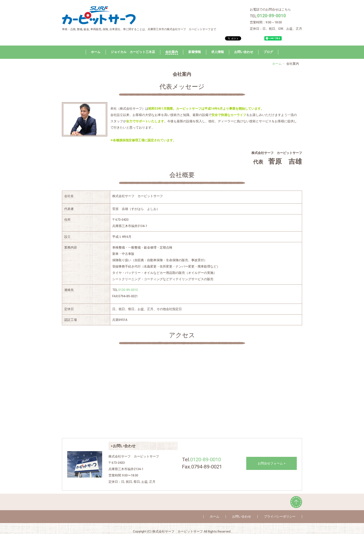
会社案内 (171, 52)
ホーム (95, 52)
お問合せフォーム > (271, 463)
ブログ (268, 52)
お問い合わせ (243, 52)
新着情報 (194, 52)
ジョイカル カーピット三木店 (133, 52)
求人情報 (217, 52)
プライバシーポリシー (280, 516)
